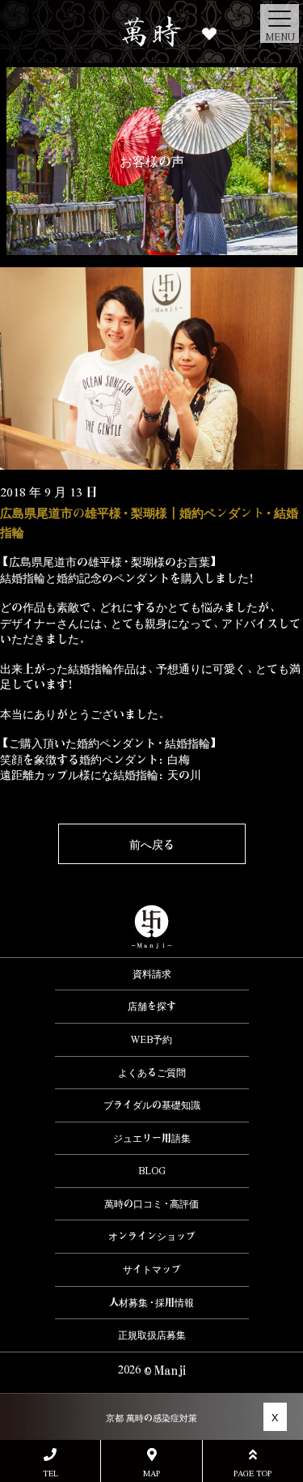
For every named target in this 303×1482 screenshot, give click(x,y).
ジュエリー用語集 (152, 1137)
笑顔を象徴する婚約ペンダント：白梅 (95, 759)
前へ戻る (152, 844)
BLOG (152, 1170)
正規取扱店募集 (152, 1334)
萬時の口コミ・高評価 (151, 1203)
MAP (151, 1472)
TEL (50, 1472)
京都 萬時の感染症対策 (151, 1418)
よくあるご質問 (152, 1072)
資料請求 (152, 973)
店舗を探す (152, 1005)
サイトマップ (152, 1269)
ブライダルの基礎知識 (151, 1104)
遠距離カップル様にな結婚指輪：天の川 (100, 774)
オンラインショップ (152, 1235)
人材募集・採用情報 (151, 1302)
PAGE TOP (252, 1472)
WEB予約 (151, 1039)
